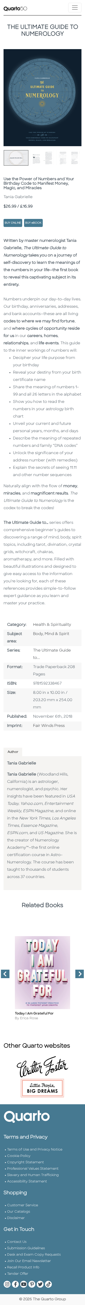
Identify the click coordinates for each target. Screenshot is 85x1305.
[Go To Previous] (3, 975)
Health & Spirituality (52, 625)
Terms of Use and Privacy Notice (34, 1149)
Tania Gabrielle (21, 763)
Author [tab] (13, 752)
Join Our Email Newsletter (29, 1261)
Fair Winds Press (49, 726)
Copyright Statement (25, 1162)
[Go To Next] (77, 975)
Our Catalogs (18, 1212)
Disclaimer (16, 1218)
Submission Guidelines (26, 1248)
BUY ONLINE (13, 223)
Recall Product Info (23, 1267)
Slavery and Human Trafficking (33, 1175)
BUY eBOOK (33, 223)
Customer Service (22, 1205)
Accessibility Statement (27, 1181)
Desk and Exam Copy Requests (34, 1255)
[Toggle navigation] (74, 7)
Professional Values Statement (33, 1169)
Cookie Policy (18, 1156)
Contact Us (16, 1242)
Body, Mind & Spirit (51, 634)
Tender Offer (17, 1274)
